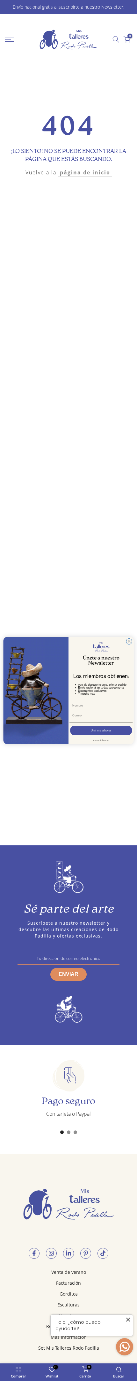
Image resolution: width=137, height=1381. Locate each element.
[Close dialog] (129, 641)
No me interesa (101, 740)
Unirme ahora (101, 730)
